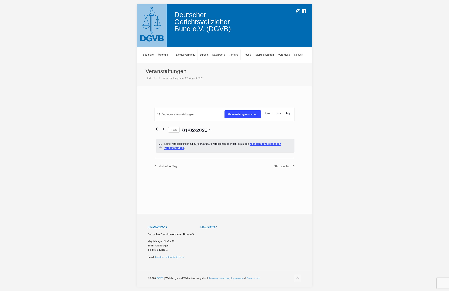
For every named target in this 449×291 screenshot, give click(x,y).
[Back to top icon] (297, 278)
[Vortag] (157, 129)
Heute (174, 129)
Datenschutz (253, 278)
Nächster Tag (282, 166)
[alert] (225, 145)
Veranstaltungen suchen (242, 114)
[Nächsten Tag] (163, 129)
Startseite (151, 78)
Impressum (237, 278)
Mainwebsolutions (219, 278)
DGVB (159, 278)
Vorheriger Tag (168, 166)
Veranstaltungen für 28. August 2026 (183, 78)
